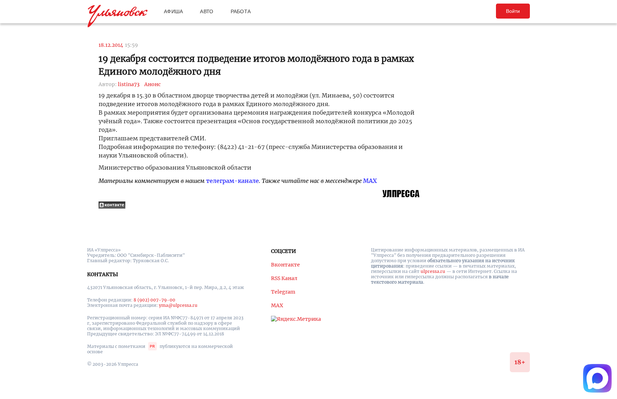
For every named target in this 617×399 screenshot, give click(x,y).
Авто (206, 11)
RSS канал (284, 278)
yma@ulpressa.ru (178, 305)
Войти (513, 11)
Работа (241, 11)
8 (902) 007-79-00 (154, 300)
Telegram (283, 292)
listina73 (129, 84)
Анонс (152, 84)
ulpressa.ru (433, 271)
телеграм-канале (232, 180)
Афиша (173, 11)
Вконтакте (285, 264)
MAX (370, 180)
